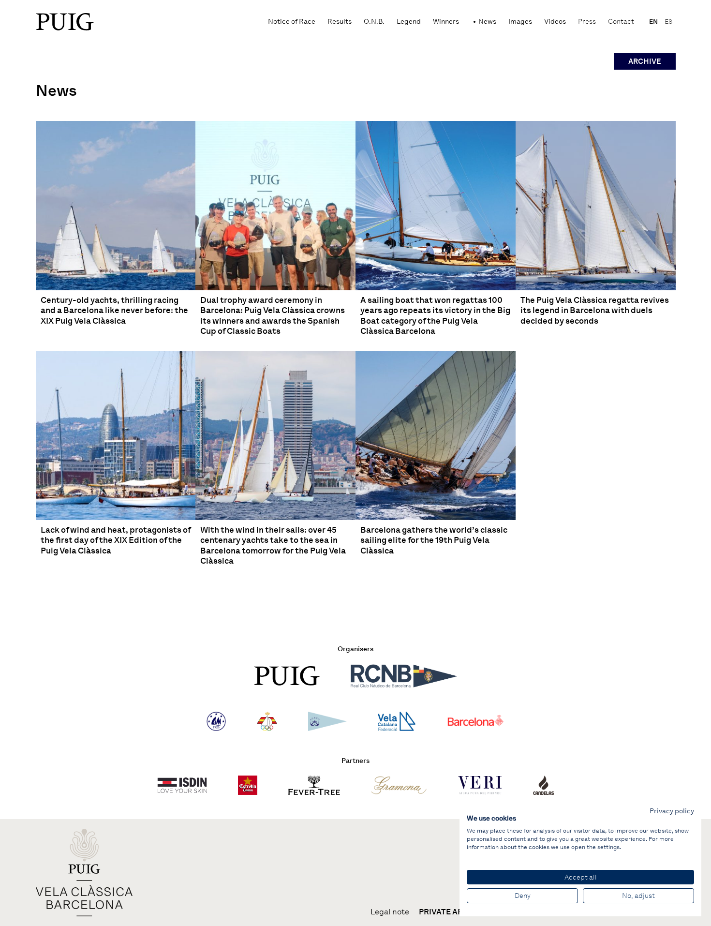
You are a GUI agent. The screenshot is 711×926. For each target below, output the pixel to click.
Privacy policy (672, 811)
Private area (446, 912)
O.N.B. (374, 21)
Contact (621, 21)
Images (520, 21)
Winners (446, 21)
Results (339, 21)
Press (587, 21)
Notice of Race (291, 21)
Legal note (389, 912)
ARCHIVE (644, 61)
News (487, 21)
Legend (409, 21)
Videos (555, 21)
